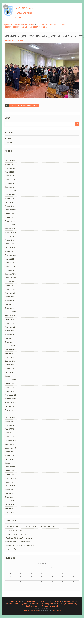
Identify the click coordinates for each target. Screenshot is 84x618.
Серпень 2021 (10, 361)
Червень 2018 (10, 482)
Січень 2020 (9, 433)
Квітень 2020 (9, 421)
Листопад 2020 (10, 395)
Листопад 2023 (10, 270)
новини (18, 601)
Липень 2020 (9, 410)
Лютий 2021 (9, 384)
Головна (11, 601)
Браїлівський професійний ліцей (24, 12)
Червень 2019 (10, 455)
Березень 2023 (10, 300)
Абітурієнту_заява (30, 601)
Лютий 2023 (9, 304)
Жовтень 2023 (10, 274)
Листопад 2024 (10, 225)
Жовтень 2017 (10, 508)
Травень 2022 (10, 327)
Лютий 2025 (9, 213)
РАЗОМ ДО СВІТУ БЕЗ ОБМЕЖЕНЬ (18, 538)
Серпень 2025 (10, 195)
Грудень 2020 (10, 391)
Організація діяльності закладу (66, 604)
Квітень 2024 (9, 251)
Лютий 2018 (9, 493)
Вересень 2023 (10, 278)
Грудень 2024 (10, 221)
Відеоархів (25, 604)
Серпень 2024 (10, 236)
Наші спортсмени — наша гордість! (18, 542)
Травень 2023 (10, 293)
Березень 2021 (10, 380)
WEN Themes (56, 610)
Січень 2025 (9, 217)
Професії (42, 601)
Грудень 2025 (10, 179)
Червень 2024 (10, 244)
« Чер (7, 589)
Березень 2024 (10, 255)
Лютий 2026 (9, 172)
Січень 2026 (9, 176)
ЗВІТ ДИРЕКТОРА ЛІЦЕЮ (14, 530)
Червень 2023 (10, 289)
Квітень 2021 (9, 376)
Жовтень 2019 (10, 444)
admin (21, 41)
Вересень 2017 (10, 512)
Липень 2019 (9, 452)
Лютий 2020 (9, 429)
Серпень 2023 (10, 281)
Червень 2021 (10, 368)
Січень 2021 (9, 387)
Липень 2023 (9, 285)
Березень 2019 (10, 467)
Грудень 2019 (10, 436)
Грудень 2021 (10, 346)
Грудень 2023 (10, 266)
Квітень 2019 (9, 463)
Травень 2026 (10, 161)
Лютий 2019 (9, 470)
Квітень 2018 (9, 489)
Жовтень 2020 (10, 399)
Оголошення (9, 142)
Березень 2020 (10, 425)
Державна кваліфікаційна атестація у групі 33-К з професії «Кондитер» (31, 526)
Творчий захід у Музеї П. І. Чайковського (19, 545)
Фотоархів (34, 604)
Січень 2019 (9, 474)
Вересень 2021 (10, 357)
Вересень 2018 (10, 478)
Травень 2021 (10, 372)
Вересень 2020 (10, 402)
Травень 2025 (10, 202)
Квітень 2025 (9, 206)
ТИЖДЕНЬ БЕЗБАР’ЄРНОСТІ (16, 534)
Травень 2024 (10, 247)
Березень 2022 (10, 334)
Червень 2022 (10, 323)
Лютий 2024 (9, 259)
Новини (31, 25)
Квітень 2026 (9, 164)
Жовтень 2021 (10, 353)
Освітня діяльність (54, 601)
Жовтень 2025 (10, 187)
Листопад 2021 (10, 350)
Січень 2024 (9, 263)
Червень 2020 (10, 414)
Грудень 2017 (10, 501)
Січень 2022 (9, 342)
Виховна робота (13, 604)
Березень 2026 (10, 168)
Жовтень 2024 (10, 229)
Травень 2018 (10, 486)
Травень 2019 (10, 459)
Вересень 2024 (10, 232)
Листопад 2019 (10, 440)
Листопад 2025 (10, 183)
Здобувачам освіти (32, 606)
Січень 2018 (9, 497)
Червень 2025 (10, 198)
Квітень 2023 (9, 297)
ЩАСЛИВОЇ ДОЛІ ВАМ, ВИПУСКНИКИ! (51, 25)
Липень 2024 (9, 240)
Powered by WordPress (31, 611)
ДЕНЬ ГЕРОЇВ (10, 549)
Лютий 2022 (9, 338)
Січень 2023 (9, 308)
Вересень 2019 (10, 448)
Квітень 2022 (9, 331)
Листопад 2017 (10, 505)
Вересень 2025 (10, 191)
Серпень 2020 (10, 406)
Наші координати (47, 604)
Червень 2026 (10, 157)
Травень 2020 (10, 418)
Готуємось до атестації (50, 606)
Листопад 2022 (10, 312)
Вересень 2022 (10, 319)
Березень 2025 (10, 210)
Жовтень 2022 (10, 316)
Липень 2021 (9, 365)
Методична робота (70, 601)
